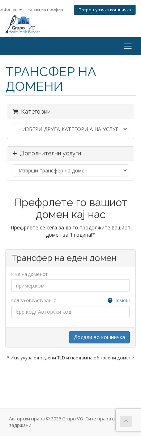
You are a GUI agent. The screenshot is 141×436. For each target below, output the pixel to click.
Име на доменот (29, 274)
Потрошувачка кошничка (104, 9)
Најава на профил (45, 9)
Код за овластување (70, 300)
